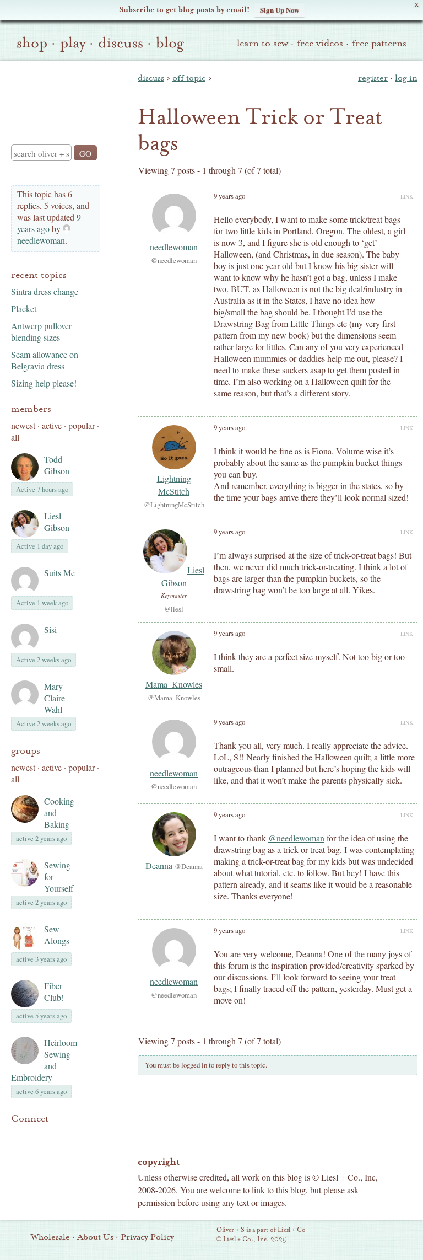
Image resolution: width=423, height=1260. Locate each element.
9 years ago (49, 222)
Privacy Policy (147, 1236)
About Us (95, 1236)
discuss (120, 43)
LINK (406, 196)
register (373, 77)
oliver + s (53, 93)
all (15, 437)
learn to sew (262, 43)
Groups (25, 750)
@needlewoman (296, 838)
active (52, 425)
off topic (188, 77)
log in (406, 77)
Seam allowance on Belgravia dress (44, 360)
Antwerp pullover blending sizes (41, 331)
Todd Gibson (56, 464)
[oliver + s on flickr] (36, 1135)
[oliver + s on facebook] (55, 1135)
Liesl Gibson (56, 521)
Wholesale (50, 1236)
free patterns (379, 43)
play (72, 43)
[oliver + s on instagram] (17, 1148)
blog (170, 43)
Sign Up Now (279, 9)
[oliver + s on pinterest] (17, 1135)
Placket (23, 308)
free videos (320, 43)
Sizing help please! (44, 383)
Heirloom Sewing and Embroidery (44, 1060)
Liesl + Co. (201, 1235)
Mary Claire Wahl (54, 697)
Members (31, 409)
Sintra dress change (44, 291)
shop (32, 43)
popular (81, 425)
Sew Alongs (56, 934)
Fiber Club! (54, 991)
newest (23, 425)
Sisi (50, 629)
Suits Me (59, 572)
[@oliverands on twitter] (73, 1135)
